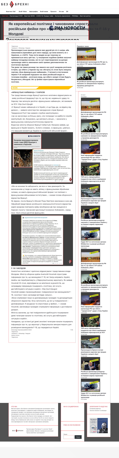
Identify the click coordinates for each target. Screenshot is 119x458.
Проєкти (53, 11)
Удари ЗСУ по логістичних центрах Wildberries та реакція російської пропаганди (93, 244)
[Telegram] (12, 339)
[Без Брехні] (14, 4)
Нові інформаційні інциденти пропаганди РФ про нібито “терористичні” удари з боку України (94, 157)
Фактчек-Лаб (10, 11)
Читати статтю (15, 335)
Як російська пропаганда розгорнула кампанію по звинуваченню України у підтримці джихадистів (90, 84)
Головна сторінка (14, 18)
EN (67, 11)
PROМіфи (75, 16)
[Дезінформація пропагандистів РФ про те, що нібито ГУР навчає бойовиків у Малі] (86, 60)
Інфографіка (33, 11)
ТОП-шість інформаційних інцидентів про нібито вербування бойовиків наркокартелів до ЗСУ (93, 179)
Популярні (84, 96)
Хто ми (61, 11)
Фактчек (5, 16)
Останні (83, 95)
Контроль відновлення (62, 16)
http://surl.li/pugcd (49, 289)
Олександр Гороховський (16, 37)
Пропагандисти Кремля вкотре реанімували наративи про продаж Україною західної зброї (93, 201)
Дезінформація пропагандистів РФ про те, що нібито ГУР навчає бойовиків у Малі (93, 114)
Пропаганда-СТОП (16, 16)
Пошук (65, 434)
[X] (0, 442)
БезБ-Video (23, 11)
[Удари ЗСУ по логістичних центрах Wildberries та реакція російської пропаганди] (90, 240)
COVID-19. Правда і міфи (44, 16)
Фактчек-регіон (85, 16)
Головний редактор (95, 408)
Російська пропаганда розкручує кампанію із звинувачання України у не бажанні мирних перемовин (94, 222)
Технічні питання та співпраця (98, 410)
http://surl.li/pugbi (25, 104)
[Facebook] (11, 339)
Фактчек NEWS (29, 16)
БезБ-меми (44, 11)
